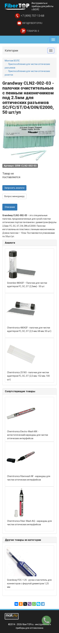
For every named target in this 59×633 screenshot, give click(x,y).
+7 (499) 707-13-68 (32, 15)
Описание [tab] (10, 207)
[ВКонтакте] (16, 604)
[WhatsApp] (34, 604)
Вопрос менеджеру (14, 196)
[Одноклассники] (21, 604)
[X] (25, 604)
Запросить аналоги (14, 188)
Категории (11, 50)
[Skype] (38, 604)
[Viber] (29, 604)
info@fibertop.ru (32, 23)
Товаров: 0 (32, 31)
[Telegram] (43, 604)
